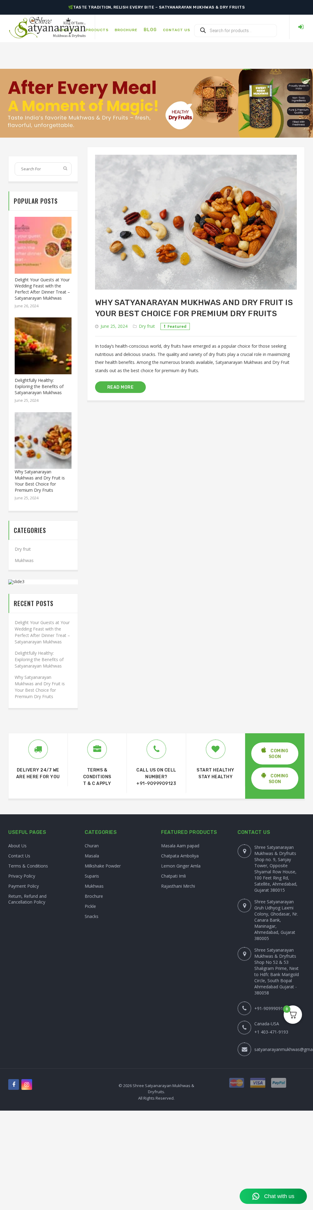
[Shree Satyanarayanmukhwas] (47, 27)
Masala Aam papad (180, 846)
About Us (17, 846)
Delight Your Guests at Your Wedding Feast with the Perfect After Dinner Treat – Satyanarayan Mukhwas (42, 289)
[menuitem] (97, 27)
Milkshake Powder (103, 866)
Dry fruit (147, 326)
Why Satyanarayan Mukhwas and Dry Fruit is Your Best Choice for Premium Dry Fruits (40, 481)
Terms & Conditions (28, 866)
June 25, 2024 (114, 326)
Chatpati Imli (173, 876)
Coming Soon (279, 754)
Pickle (90, 906)
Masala (92, 856)
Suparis (92, 876)
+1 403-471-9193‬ (271, 1032)
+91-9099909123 (156, 783)
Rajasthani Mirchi (178, 886)
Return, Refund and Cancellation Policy (27, 899)
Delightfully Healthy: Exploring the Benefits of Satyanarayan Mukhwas (39, 386)
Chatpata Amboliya (180, 856)
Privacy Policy (21, 876)
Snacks (91, 916)
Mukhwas (24, 560)
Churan (92, 846)
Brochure (94, 896)
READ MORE (120, 387)
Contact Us (19, 856)
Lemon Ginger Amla (181, 866)
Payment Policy (23, 886)
